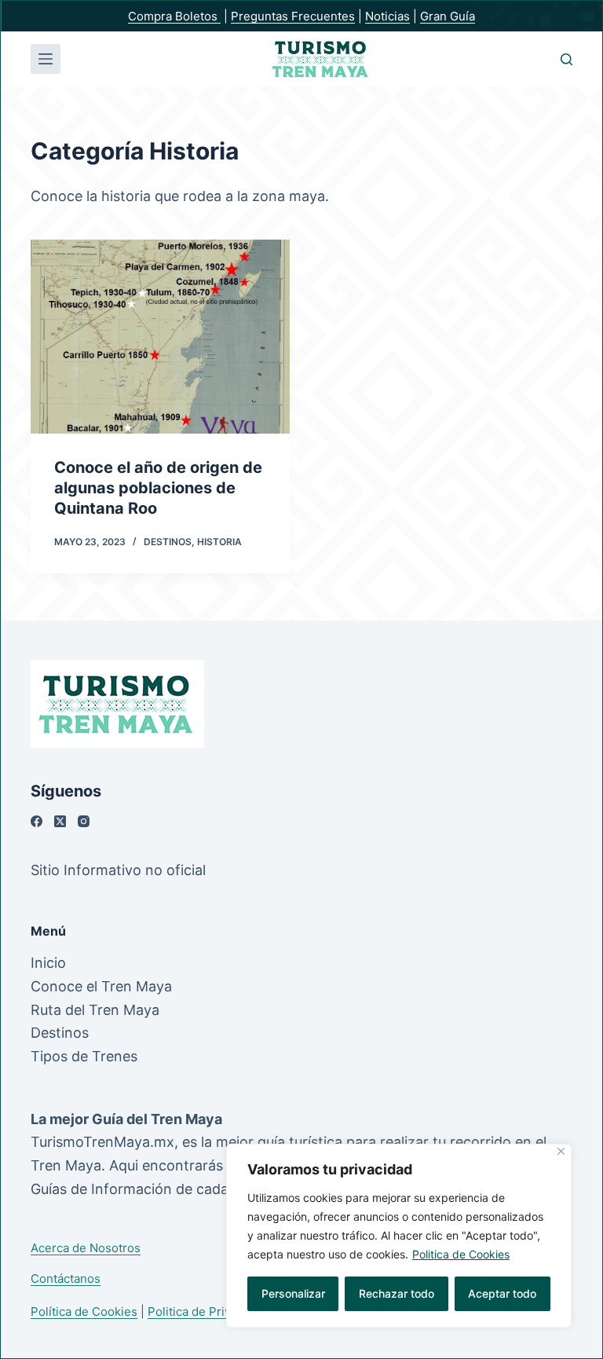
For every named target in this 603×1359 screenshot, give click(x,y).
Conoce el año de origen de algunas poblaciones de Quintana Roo (158, 488)
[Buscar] (566, 59)
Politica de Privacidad (207, 1311)
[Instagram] (84, 821)
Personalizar (293, 1293)
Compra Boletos (174, 16)
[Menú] (45, 59)
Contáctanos (65, 1278)
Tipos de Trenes (84, 1056)
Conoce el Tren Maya (101, 986)
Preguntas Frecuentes (293, 16)
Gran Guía (447, 16)
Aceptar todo (502, 1293)
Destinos (168, 542)
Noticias (387, 16)
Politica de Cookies (461, 1254)
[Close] (561, 1151)
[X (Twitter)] (60, 821)
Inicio (48, 962)
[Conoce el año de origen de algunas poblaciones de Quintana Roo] (160, 337)
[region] (399, 1236)
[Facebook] (36, 821)
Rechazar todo (396, 1293)
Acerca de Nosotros (86, 1247)
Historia (219, 542)
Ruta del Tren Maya (95, 1010)
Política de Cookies (84, 1311)
